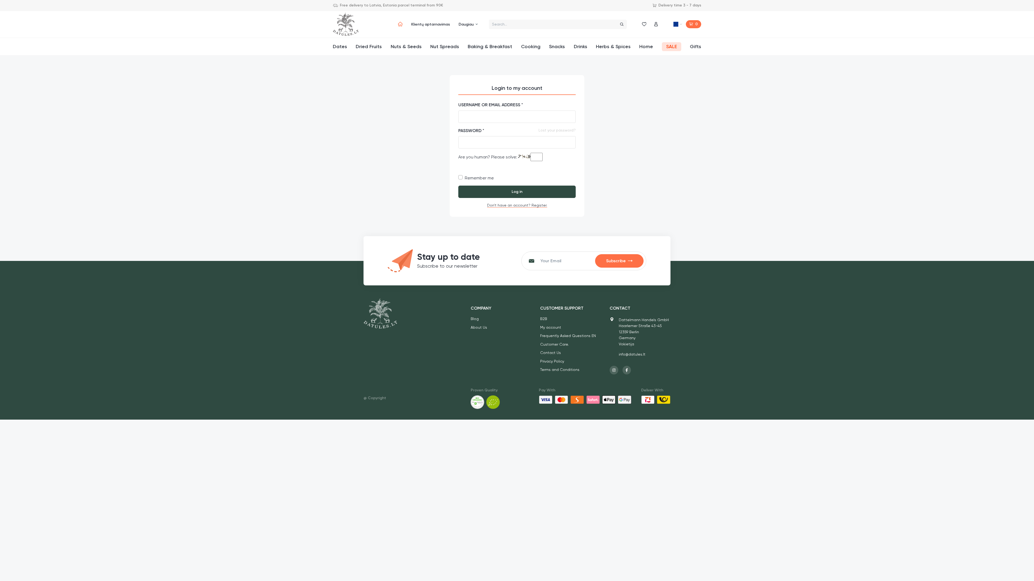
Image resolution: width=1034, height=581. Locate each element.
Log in (517, 191)
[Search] (622, 24)
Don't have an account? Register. (517, 205)
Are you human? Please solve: (488, 157)
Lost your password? (557, 130)
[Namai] (400, 24)
